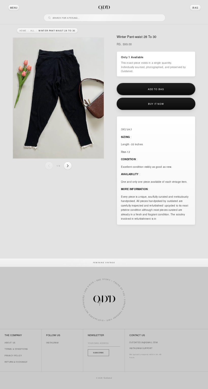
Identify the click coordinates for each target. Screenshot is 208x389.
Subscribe (98, 352)
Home (23, 31)
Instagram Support (140, 348)
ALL (32, 31)
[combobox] (107, 17)
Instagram (52, 342)
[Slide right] (68, 166)
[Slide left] (49, 166)
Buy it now (156, 103)
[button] (13, 8)
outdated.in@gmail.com (143, 342)
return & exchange (16, 361)
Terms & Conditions (16, 348)
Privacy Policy (13, 355)
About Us (10, 342)
